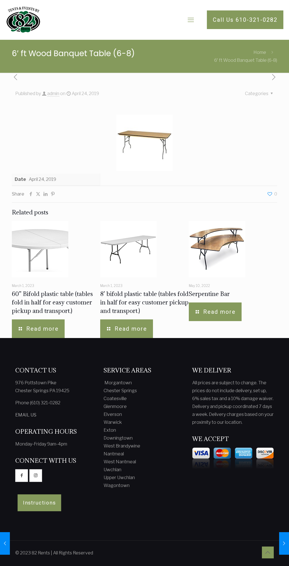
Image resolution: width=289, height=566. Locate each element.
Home (259, 52)
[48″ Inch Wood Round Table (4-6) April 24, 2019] (284, 543)
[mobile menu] (191, 20)
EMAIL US (25, 415)
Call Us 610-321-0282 (245, 19)
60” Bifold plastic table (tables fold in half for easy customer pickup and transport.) (52, 302)
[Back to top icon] (268, 552)
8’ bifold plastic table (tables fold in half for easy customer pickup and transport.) (144, 302)
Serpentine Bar (209, 294)
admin (53, 93)
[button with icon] (21, 475)
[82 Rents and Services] (23, 20)
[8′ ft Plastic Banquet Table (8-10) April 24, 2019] (5, 543)
